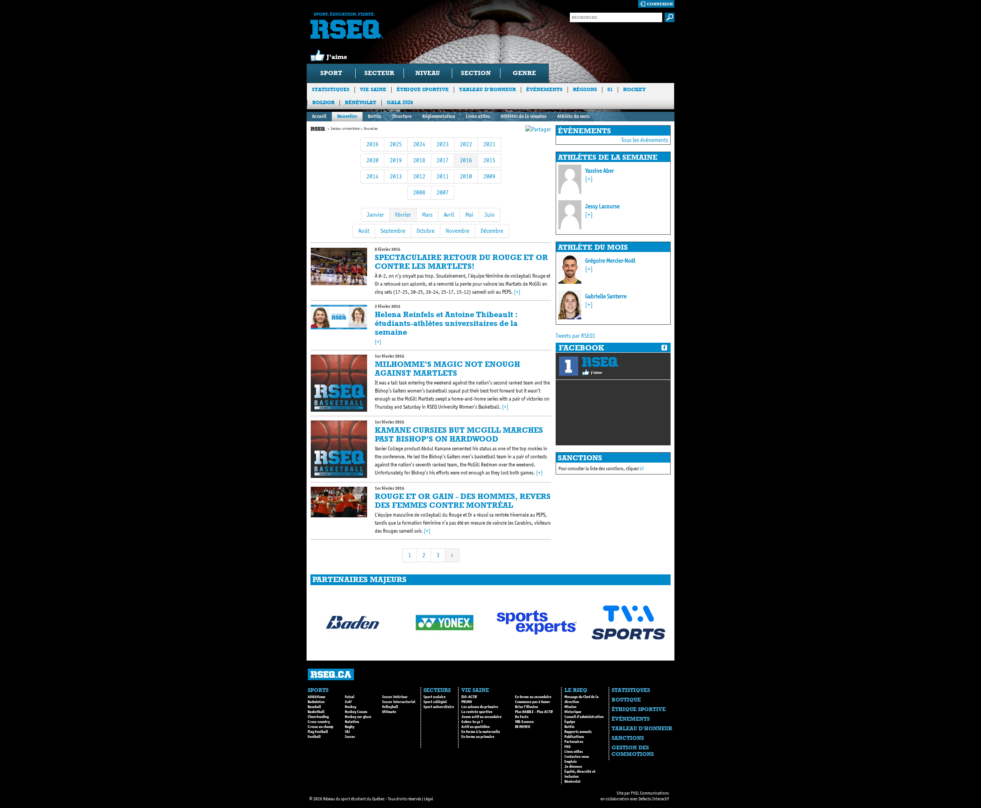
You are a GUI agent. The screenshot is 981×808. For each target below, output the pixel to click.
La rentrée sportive (476, 712)
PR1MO (466, 702)
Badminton (316, 702)
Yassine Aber (599, 170)
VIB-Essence (524, 722)
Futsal (349, 697)
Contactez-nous (576, 756)
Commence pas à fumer (532, 702)
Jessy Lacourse (602, 206)
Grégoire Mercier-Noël (610, 260)
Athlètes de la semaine (523, 116)
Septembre (393, 230)
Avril (449, 214)
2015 (489, 160)
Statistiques (330, 89)
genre (524, 73)
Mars (427, 214)
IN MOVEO (522, 727)
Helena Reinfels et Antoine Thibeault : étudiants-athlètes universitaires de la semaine (446, 323)
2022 (466, 144)
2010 (466, 176)
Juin (489, 214)
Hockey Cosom (356, 712)
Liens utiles (478, 116)
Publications (574, 736)
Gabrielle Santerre (606, 296)
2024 (419, 144)
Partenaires (573, 741)
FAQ (567, 746)
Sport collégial (435, 702)
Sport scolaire (434, 697)
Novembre (457, 230)
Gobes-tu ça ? (472, 722)
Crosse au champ (320, 727)
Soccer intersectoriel (398, 702)
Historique (572, 712)
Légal (428, 798)
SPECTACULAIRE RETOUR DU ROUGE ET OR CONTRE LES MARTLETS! (461, 262)
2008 (419, 192)
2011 (442, 176)
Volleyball (390, 707)
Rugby (349, 727)
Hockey (634, 89)
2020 (372, 160)
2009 (489, 176)
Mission (570, 707)
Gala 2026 (400, 102)
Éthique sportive (423, 89)
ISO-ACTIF (469, 697)
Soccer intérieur (395, 697)
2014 (372, 176)
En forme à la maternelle (480, 731)
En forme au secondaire (533, 697)
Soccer (350, 736)
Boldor (323, 102)
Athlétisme (316, 697)
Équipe (569, 722)
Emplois (570, 761)
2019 (396, 160)
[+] (517, 292)
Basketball (316, 712)
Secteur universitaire (345, 128)
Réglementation (438, 116)
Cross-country (319, 722)
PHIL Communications (650, 793)
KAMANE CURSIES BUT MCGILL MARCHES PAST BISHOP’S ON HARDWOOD (459, 434)
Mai (469, 214)
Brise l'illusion (526, 707)
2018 (419, 160)
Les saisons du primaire (479, 707)
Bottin (374, 116)
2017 (442, 160)
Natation (352, 722)
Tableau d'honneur (487, 89)
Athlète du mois (573, 116)
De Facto (521, 717)
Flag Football (318, 731)
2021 (489, 144)
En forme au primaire (477, 736)
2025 (396, 144)
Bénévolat (360, 102)
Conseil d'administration (584, 717)
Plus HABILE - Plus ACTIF (534, 712)
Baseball (314, 707)
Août (363, 230)
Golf (348, 702)
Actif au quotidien (475, 727)
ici (642, 468)
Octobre (426, 230)
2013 (396, 176)
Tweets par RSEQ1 (575, 335)
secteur (379, 73)
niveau (427, 73)
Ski (347, 731)
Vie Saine (373, 89)
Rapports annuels (578, 731)
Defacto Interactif (653, 798)
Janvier (375, 214)
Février (403, 214)
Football (314, 736)
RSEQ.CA (331, 674)
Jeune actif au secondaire (481, 717)
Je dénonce (573, 766)
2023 (442, 144)
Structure (402, 116)
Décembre (492, 230)
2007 (442, 192)
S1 (610, 89)
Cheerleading (318, 717)
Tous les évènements (644, 140)
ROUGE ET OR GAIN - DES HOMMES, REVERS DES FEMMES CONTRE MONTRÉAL (463, 501)
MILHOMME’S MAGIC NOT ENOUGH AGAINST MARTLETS (447, 369)
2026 (372, 144)
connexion (660, 4)
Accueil (319, 116)
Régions (585, 89)
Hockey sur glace (358, 717)
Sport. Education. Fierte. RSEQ (346, 25)
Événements (544, 89)
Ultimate (389, 712)
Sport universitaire (438, 707)
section (476, 73)
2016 (466, 160)
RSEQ (600, 362)
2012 (419, 176)
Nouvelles (347, 116)
